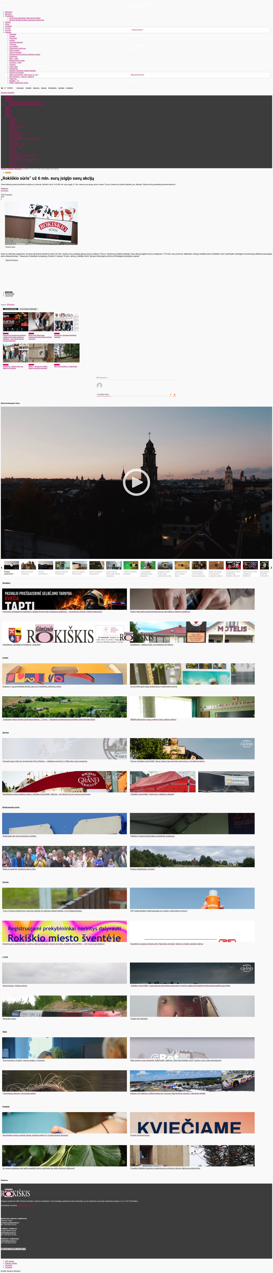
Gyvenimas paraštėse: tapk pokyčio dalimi (25, 18)
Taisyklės (8, 1265)
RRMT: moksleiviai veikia (18, 83)
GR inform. (5, 191)
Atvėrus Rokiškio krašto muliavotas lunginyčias (26, 20)
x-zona (5, 957)
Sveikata (8, 26)
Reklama (43, 88)
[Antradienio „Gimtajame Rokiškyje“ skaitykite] (67, 331)
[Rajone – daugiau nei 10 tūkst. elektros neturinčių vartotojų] (41, 362)
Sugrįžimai (13, 56)
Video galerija (14, 50)
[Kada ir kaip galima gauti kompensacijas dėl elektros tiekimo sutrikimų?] (41, 331)
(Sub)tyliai (13, 38)
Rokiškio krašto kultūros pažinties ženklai (24, 54)
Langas (12, 40)
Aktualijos (8, 12)
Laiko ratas (13, 67)
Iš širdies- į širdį (15, 63)
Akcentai (8, 14)
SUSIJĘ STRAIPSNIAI (11, 309)
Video (4, 1032)
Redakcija (36, 88)
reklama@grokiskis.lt (8, 1241)
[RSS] (5, 2)
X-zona (7, 28)
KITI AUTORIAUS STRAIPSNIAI (28, 309)
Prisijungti (20, 88)
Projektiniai (9, 16)
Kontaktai (8, 1267)
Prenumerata (52, 88)
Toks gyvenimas (15, 52)
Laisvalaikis (13, 46)
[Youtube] (8, 2)
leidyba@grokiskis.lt (8, 1233)
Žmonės (12, 65)
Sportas (8, 30)
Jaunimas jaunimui (16, 42)
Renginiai (12, 34)
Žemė (7, 24)
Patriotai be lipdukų (16, 73)
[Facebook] (2, 2)
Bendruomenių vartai (17, 61)
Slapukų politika (11, 1263)
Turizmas (12, 44)
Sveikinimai (13, 69)
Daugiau (8, 32)
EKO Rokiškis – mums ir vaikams (21, 77)
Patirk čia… (13, 79)
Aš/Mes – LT (14, 81)
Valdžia (8, 22)
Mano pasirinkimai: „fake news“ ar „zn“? (23, 75)
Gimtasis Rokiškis (7, 169)
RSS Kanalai (9, 1261)
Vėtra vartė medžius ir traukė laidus (65, 366)
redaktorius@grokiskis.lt (27, 1205)
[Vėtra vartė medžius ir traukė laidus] (67, 362)
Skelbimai (61, 88)
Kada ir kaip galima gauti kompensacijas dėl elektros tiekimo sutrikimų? (40, 337)
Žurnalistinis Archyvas (17, 48)
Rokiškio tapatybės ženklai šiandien (22, 71)
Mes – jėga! (13, 58)
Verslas (12, 36)
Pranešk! (28, 88)
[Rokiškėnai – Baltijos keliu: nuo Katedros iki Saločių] (15, 362)
